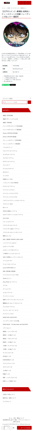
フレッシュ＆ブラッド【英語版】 (12, 143)
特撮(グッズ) (6, 374)
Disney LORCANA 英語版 (9, 136)
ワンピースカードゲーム (9, 264)
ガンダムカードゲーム (9, 154)
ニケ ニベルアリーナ (8, 221)
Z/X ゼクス (6, 172)
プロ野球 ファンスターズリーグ (11, 253)
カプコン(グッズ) (7, 367)
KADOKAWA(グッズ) (8, 360)
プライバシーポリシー (24, 420)
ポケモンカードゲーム (9, 161)
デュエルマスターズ (8, 168)
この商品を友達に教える (10, 78)
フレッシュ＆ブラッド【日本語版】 (12, 140)
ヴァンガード (6, 165)
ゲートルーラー (7, 289)
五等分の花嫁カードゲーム (10, 211)
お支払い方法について (9, 394)
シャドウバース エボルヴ (9, 243)
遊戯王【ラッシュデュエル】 (10, 119)
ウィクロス (6, 175)
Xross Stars (6, 218)
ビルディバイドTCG (8, 246)
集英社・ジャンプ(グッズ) (10, 331)
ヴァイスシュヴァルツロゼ (10, 197)
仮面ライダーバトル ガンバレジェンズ (13, 299)
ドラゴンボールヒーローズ (10, 225)
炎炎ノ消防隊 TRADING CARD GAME (13, 239)
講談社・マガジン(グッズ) (10, 338)
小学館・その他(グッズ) (9, 349)
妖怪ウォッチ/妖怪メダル (9, 381)
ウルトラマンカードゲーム (10, 151)
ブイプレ (5, 285)
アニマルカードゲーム (9, 306)
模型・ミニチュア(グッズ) (10, 377)
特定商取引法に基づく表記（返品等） (14, 76)
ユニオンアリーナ (7, 292)
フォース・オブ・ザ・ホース (10, 310)
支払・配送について (19, 418)
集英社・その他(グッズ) (9, 335)
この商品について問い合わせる (12, 79)
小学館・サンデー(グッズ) (13, 8)
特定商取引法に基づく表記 (10, 420)
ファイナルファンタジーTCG (10, 274)
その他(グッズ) (7, 370)
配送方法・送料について (9, 398)
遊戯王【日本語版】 (8, 115)
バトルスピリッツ (7, 147)
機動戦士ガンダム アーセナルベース (12, 303)
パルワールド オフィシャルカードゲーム (14, 200)
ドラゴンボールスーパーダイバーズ (12, 232)
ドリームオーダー (7, 260)
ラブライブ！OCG (8, 204)
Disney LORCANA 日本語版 (10, 133)
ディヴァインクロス (8, 313)
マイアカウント (7, 401)
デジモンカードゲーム (9, 186)
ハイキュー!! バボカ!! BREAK (10, 182)
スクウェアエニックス (9, 363)
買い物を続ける (8, 81)
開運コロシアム (7, 236)
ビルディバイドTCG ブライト (11, 250)
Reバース (5, 207)
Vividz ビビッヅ (7, 278)
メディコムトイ (7, 328)
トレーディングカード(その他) (11, 321)
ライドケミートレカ (8, 296)
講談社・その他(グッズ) (9, 342)
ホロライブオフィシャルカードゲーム (13, 214)
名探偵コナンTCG (8, 179)
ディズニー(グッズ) (8, 352)
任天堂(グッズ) (7, 356)
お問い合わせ (16, 421)
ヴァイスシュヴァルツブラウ (10, 193)
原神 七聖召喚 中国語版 (9, 271)
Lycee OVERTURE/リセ (9, 267)
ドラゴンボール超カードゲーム (11, 228)
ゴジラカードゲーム (8, 158)
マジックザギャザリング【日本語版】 (13, 126)
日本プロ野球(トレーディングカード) (13, 257)
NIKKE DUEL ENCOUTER (10, 317)
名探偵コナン (24, 8)
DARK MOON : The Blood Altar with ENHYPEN (15, 324)
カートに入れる (25, 428)
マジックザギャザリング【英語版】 (12, 129)
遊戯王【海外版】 (7, 122)
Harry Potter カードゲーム (10, 282)
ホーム (3, 8)
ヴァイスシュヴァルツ (9, 189)
